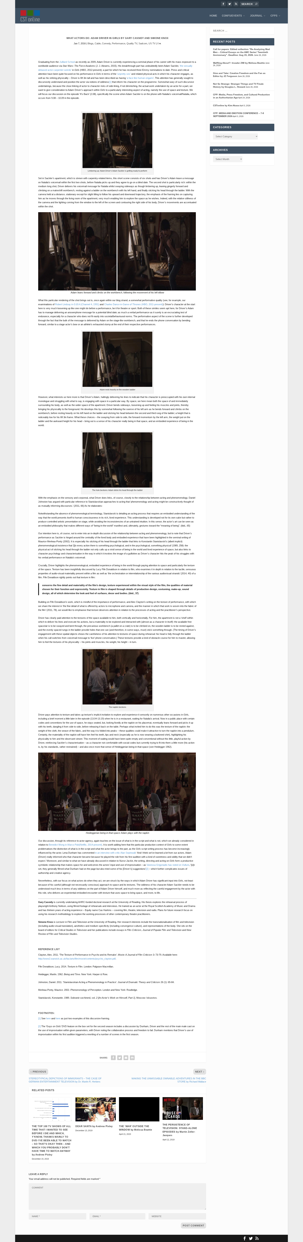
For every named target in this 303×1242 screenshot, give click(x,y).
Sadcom (143, 43)
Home (213, 16)
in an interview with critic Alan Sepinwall (115, 852)
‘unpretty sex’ (124, 74)
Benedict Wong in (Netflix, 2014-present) (75, 844)
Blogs (90, 43)
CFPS (273, 16)
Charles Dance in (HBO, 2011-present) (133, 304)
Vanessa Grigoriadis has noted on (168, 865)
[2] (147, 868)
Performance (118, 43)
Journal (256, 16)
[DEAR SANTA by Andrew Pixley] (95, 1109)
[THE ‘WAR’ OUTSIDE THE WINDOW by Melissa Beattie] (139, 1109)
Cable (98, 43)
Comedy (106, 43)
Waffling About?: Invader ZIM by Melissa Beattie (239, 63)
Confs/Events (232, 16)
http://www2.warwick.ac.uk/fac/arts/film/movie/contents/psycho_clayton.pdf (77, 958)
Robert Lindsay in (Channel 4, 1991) (77, 304)
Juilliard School (67, 62)
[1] (110, 82)
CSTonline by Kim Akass (226, 105)
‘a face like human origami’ (140, 78)
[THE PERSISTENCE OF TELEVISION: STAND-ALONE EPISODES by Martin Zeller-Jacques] (183, 1108)
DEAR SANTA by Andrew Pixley (94, 1126)
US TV (152, 43)
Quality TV (132, 43)
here (48, 1018)
